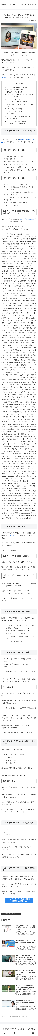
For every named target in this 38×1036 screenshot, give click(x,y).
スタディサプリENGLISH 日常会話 (17, 101)
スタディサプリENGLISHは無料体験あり (17, 123)
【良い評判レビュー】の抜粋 (15, 89)
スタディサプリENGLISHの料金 (14, 111)
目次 (16, 83)
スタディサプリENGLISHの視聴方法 (15, 121)
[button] (34, 537)
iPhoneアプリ (23, 139)
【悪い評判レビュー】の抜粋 (15, 92)
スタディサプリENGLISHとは (13, 99)
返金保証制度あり (12, 118)
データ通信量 (10, 114)
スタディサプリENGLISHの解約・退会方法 (17, 116)
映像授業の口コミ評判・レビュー (12, 914)
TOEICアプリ (5, 77)
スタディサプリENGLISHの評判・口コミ (17, 87)
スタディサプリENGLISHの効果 (14, 109)
